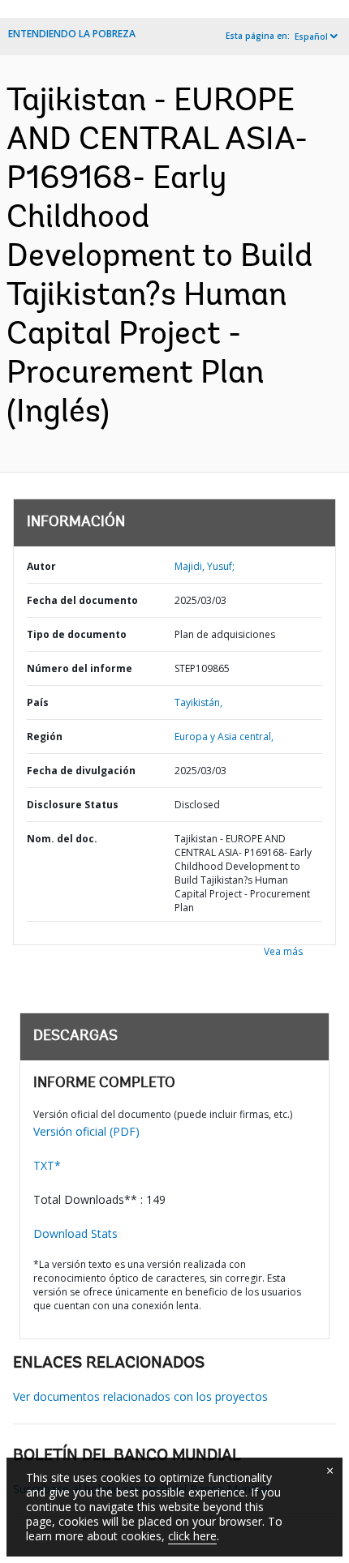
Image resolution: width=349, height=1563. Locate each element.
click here (192, 1536)
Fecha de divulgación (81, 770)
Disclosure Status (72, 804)
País (38, 702)
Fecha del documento (82, 600)
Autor (41, 566)
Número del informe (79, 668)
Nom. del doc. (62, 839)
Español (311, 36)
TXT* (47, 1165)
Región (44, 736)
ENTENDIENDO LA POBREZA (72, 34)
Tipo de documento (77, 634)
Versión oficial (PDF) (86, 1131)
